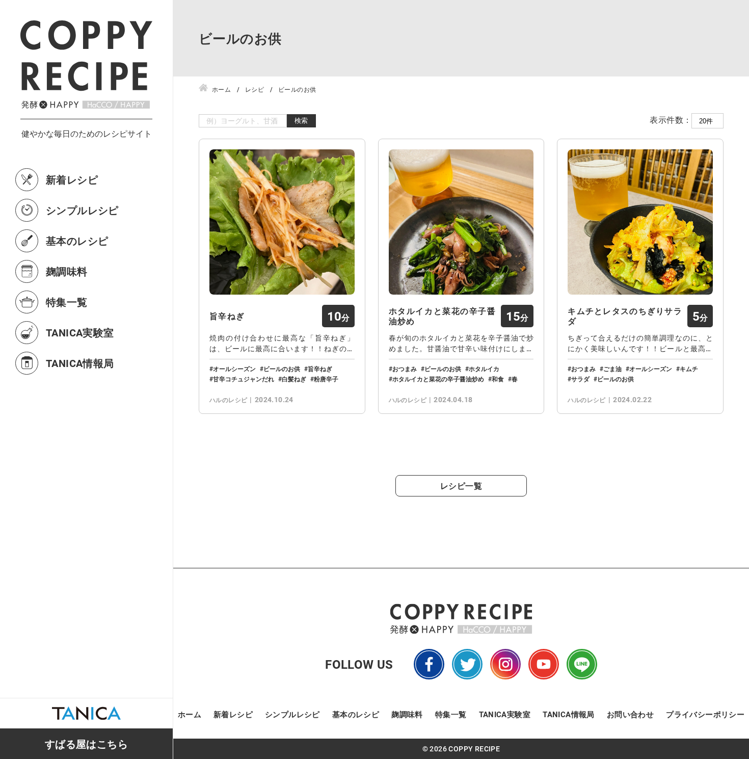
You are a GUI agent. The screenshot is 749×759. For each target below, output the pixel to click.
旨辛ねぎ (227, 316)
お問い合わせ (630, 714)
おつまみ (404, 368)
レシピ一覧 (461, 485)
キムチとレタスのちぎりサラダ (625, 316)
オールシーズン (234, 368)
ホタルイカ (484, 368)
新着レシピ (72, 179)
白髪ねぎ (294, 379)
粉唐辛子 (326, 379)
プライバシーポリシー (705, 714)
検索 (301, 120)
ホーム (189, 714)
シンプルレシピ (82, 210)
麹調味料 (67, 271)
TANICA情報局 (80, 363)
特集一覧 (67, 301)
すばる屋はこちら (86, 743)
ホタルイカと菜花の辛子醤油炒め (442, 316)
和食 (498, 379)
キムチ (689, 368)
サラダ (580, 379)
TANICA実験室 (80, 332)
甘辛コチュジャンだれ (243, 379)
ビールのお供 (281, 368)
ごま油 (612, 368)
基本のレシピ (77, 240)
